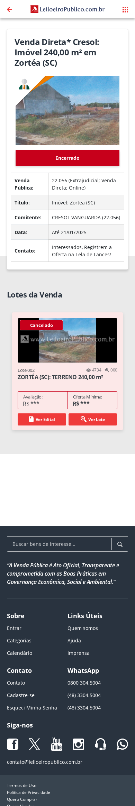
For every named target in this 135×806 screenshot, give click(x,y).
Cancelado (41, 325)
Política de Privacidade (28, 792)
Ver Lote (96, 419)
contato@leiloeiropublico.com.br (44, 762)
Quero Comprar (22, 799)
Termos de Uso (21, 785)
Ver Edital (45, 419)
